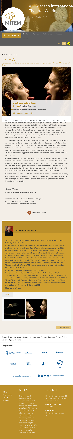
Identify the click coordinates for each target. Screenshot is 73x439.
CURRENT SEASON (12, 35)
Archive (25, 39)
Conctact (58, 34)
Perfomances (47, 34)
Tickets (5, 398)
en (64, 43)
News (5, 392)
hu (59, 43)
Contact (6, 401)
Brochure (26, 34)
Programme (7, 395)
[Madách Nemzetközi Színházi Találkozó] (13, 30)
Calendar (36, 34)
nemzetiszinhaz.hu (51, 401)
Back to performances (11, 55)
